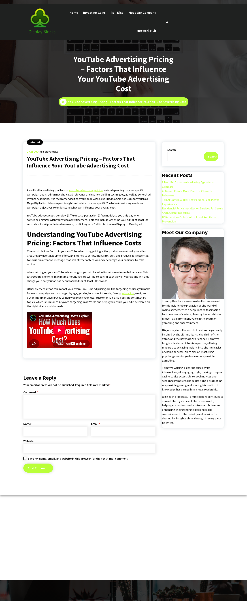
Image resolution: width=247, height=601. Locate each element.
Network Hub (146, 31)
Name (28, 424)
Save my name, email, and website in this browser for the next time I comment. (78, 458)
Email (95, 424)
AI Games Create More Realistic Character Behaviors (188, 193)
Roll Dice (117, 12)
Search (171, 150)
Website (28, 441)
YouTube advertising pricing (86, 190)
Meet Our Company (142, 12)
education (128, 293)
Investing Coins (94, 12)
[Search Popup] (167, 21)
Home (74, 12)
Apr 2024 (33, 151)
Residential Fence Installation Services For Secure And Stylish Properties (192, 211)
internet (35, 142)
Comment (30, 392)
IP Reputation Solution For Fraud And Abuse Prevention (189, 219)
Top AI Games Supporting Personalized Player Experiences (190, 202)
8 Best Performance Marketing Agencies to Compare (188, 184)
